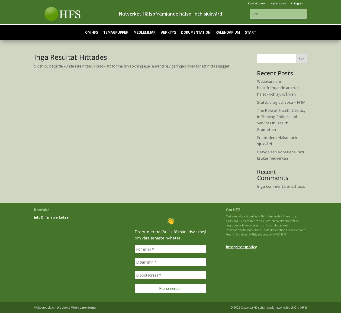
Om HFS (91, 32)
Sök (301, 58)
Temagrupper (116, 32)
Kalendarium (228, 32)
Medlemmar (145, 32)
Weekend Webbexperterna (76, 307)
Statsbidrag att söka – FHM (281, 102)
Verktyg (168, 32)
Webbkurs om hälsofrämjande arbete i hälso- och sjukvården (278, 88)
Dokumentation (196, 32)
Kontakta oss (257, 3)
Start (250, 32)
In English (297, 3)
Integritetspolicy (241, 247)
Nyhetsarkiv (278, 3)
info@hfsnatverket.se (51, 217)
